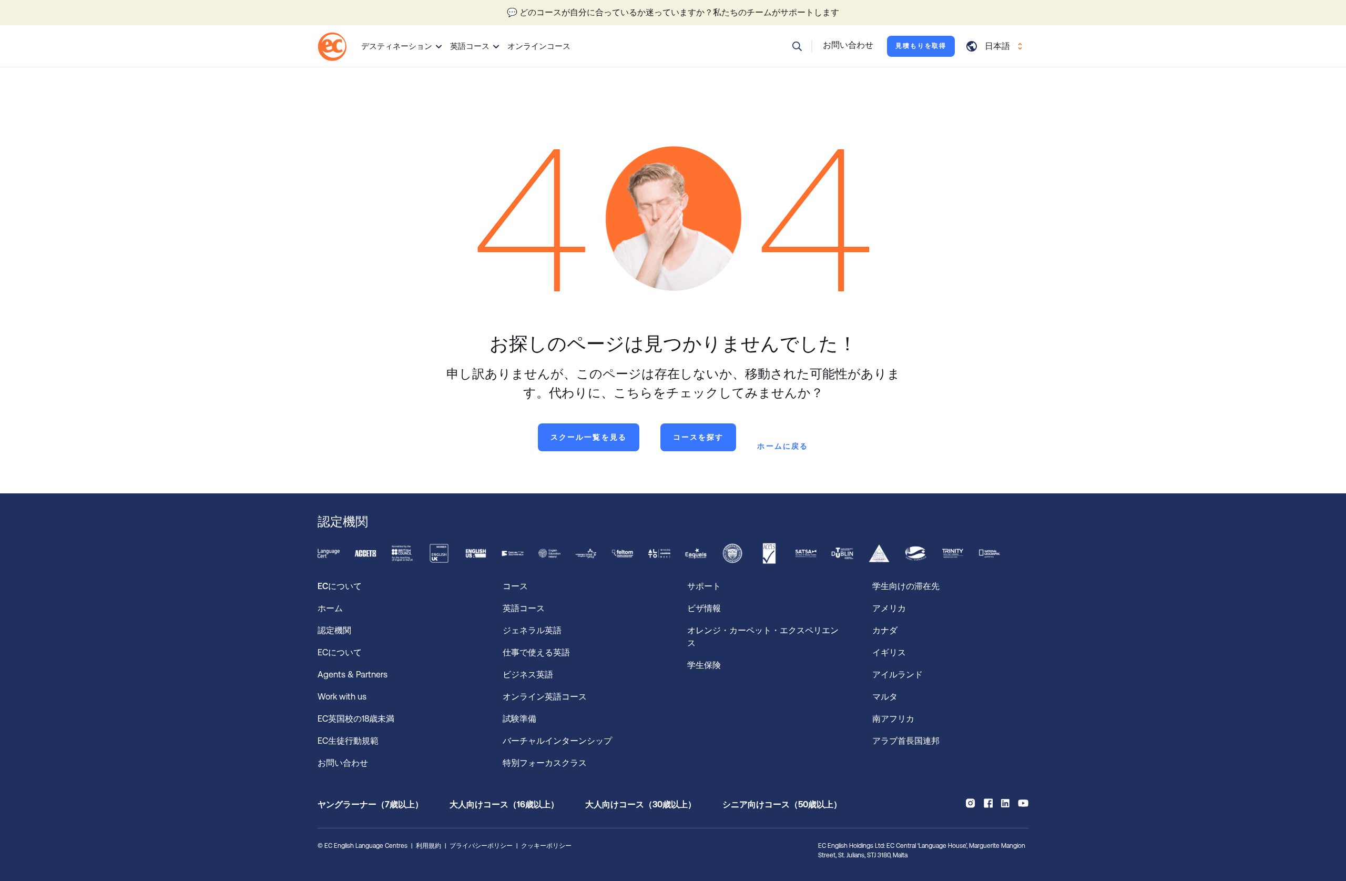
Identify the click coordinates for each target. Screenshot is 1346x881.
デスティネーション (396, 46)
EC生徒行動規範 (349, 741)
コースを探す (698, 437)
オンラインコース (538, 46)
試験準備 (520, 719)
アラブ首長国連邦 (906, 741)
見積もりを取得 (920, 45)
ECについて (340, 652)
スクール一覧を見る (588, 437)
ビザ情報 (705, 608)
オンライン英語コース (545, 697)
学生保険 (704, 665)
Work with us (342, 697)
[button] (797, 46)
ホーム (330, 608)
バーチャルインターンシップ (559, 741)
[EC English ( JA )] (332, 46)
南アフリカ (893, 719)
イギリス (889, 652)
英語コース (470, 46)
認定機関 (334, 630)
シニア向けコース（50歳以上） (782, 804)
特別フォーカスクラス (545, 763)
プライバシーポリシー (481, 845)
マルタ (885, 697)
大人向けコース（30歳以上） (640, 804)
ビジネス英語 (528, 675)
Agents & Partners (353, 675)
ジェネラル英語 (532, 630)
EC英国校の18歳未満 (357, 719)
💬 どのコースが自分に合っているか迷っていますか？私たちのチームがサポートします (673, 12)
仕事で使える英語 (537, 652)
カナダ (885, 630)
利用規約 (428, 845)
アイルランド (897, 675)
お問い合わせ (343, 763)
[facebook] (988, 803)
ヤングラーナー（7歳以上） (370, 804)
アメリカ (889, 608)
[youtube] (1023, 803)
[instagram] (970, 803)
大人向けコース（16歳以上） (504, 804)
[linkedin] (1005, 803)
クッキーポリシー (546, 845)
